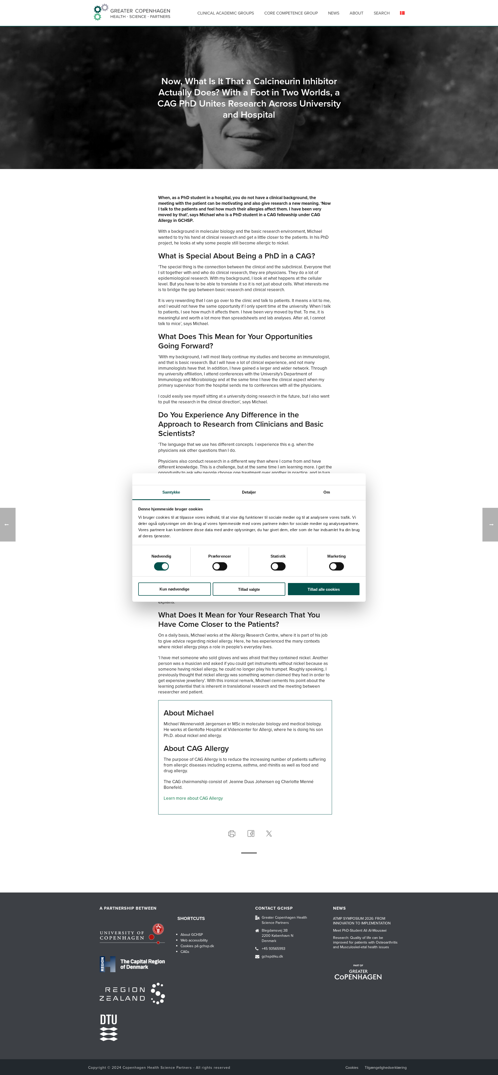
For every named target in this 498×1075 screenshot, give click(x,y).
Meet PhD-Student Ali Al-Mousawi (359, 930)
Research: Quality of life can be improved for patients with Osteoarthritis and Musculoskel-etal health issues (365, 943)
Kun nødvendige (174, 589)
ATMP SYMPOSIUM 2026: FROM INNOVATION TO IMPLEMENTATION (362, 921)
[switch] (219, 566)
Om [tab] (326, 492)
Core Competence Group (291, 13)
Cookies (351, 1068)
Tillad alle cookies (324, 589)
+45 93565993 (273, 948)
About (356, 13)
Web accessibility (194, 940)
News (333, 13)
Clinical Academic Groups (225, 13)
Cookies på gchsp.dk (197, 946)
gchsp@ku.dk (272, 956)
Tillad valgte (249, 589)
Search (382, 13)
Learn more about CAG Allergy (193, 798)
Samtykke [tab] (171, 492)
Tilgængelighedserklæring (386, 1068)
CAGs (185, 951)
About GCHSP (192, 934)
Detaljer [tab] (249, 492)
